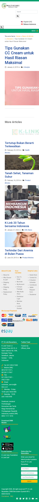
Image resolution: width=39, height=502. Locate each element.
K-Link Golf (5, 457)
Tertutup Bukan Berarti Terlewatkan (19, 144)
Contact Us (33, 277)
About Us (6, 275)
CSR (25, 230)
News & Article (27, 36)
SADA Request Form (32, 290)
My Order (20, 281)
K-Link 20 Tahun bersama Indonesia (17, 224)
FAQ (11, 496)
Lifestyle (9, 39)
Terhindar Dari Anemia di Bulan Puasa (19, 252)
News (30, 230)
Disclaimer (33, 294)
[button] (34, 31)
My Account (20, 284)
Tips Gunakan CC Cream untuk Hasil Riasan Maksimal (19, 55)
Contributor (33, 285)
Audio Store (33, 275)
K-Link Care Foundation (10, 455)
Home (18, 36)
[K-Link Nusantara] (10, 5)
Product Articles (28, 258)
